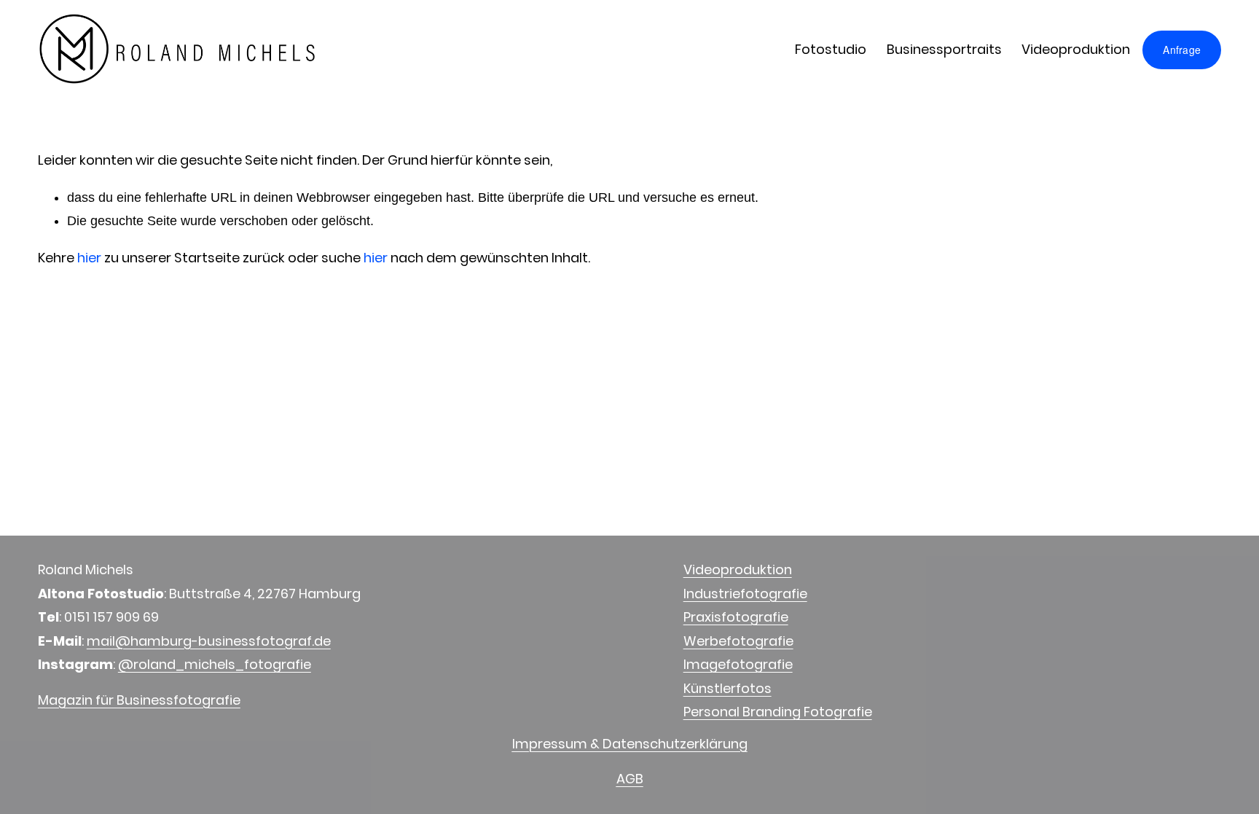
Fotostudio (830, 49)
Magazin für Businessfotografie (139, 700)
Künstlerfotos (727, 688)
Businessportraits (944, 49)
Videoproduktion (1075, 49)
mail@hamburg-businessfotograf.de (209, 641)
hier (89, 257)
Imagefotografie (738, 664)
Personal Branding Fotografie (777, 712)
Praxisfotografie (735, 617)
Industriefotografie (745, 593)
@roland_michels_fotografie (214, 664)
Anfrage (1182, 49)
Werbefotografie (738, 641)
